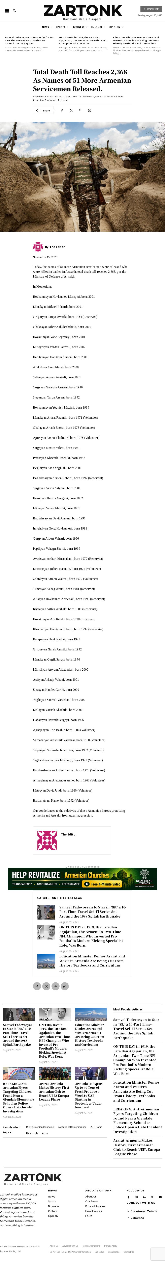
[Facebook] (62, 110)
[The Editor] (47, 840)
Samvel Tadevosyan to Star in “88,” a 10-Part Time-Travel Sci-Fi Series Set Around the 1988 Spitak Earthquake (93, 912)
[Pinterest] (80, 110)
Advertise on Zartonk (144, 1211)
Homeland (38, 96)
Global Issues (54, 96)
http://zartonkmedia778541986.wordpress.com (83, 840)
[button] (14, 10)
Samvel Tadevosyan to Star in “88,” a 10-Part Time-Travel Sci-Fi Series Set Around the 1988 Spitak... (29, 40)
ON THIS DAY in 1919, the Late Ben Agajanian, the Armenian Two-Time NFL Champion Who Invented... (83, 40)
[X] (71, 110)
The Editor (69, 834)
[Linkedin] (144, 1197)
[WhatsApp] (90, 110)
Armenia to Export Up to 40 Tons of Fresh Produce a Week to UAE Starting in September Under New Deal (89, 1095)
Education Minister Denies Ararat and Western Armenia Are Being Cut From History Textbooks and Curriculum (136, 40)
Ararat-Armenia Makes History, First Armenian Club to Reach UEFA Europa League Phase (54, 1091)
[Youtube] (160, 1197)
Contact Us (137, 1217)
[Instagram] (136, 1197)
